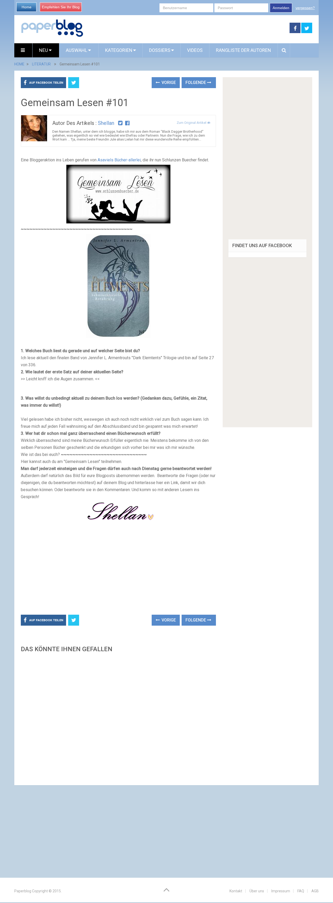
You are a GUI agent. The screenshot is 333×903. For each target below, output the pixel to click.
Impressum (280, 891)
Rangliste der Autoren (243, 50)
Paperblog (22, 891)
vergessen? (305, 8)
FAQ (300, 891)
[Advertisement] (186, 28)
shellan (106, 123)
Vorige (168, 82)
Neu (44, 50)
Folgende (196, 82)
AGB (315, 891)
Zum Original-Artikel (192, 123)
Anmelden (281, 8)
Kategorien (118, 50)
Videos (195, 50)
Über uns (256, 891)
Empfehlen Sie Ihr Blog (61, 7)
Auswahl (77, 50)
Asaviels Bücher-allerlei (119, 159)
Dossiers (159, 50)
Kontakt (235, 891)
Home (26, 7)
